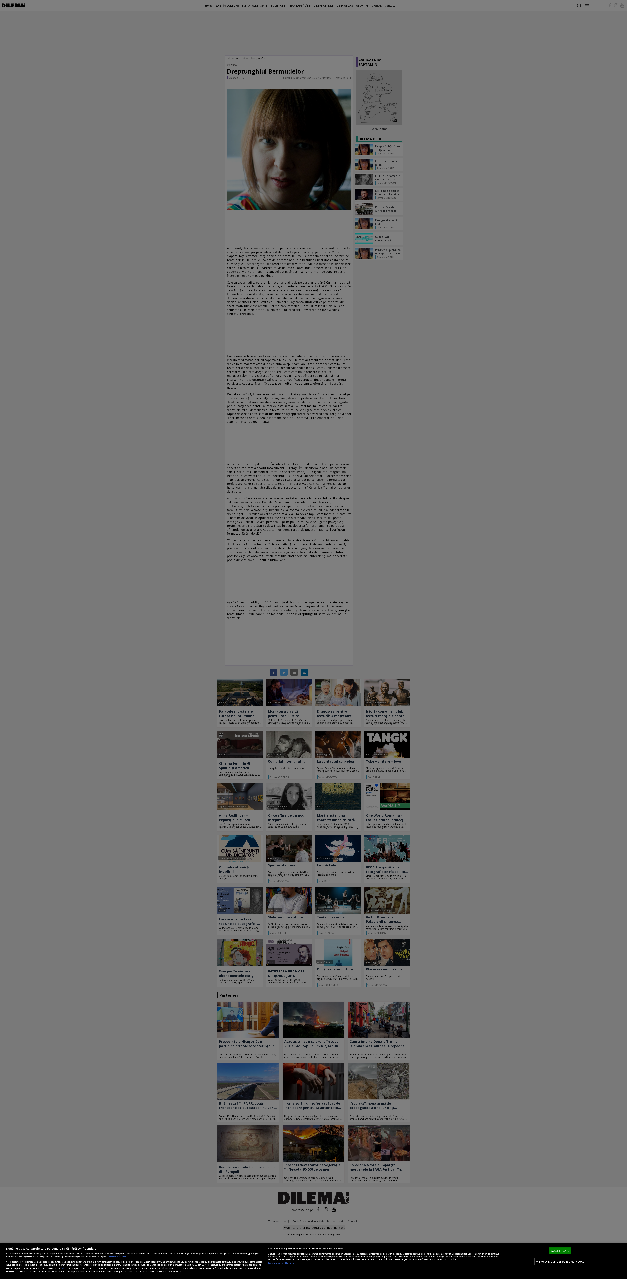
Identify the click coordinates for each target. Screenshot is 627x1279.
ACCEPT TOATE (560, 1250)
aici (63, 1268)
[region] (313, 1261)
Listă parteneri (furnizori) (282, 1263)
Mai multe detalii (118, 1256)
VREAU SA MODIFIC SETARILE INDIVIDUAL (560, 1261)
